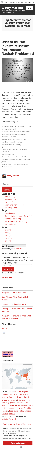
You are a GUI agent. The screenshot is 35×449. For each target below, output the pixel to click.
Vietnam (5, 413)
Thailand (5, 411)
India (28, 400)
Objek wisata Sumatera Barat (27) (18, 216)
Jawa (8, 134)
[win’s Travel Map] (17, 376)
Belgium (25, 391)
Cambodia (20, 402)
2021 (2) (8, 235)
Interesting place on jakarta (11, 132)
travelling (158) (11, 207)
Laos (26, 402)
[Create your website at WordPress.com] (17, 2)
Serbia (4, 408)
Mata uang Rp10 (8, 154)
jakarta (4, 134)
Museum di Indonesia (18, 134)
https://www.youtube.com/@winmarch (17, 424)
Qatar (30, 405)
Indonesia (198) (11, 199)
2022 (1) (8, 233)
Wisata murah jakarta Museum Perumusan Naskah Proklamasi (18, 48)
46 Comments (8, 167)
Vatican (28, 411)
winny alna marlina (15, 142)
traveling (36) (10, 213)
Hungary (13, 400)
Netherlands (23, 405)
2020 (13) (8, 238)
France (19, 397)
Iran (3, 402)
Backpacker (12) (11, 224)
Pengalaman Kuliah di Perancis (14, 304)
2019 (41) (8, 241)
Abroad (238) (10, 196)
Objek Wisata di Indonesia (11, 139)
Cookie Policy (26, 438)
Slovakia (27, 408)
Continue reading (9, 121)
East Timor (13, 411)
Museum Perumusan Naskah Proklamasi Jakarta (16, 160)
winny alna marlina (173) (14, 205)
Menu (30, 8)
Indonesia (21, 400)
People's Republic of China (12, 394)
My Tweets (6, 328)
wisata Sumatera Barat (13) (16, 221)
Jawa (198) (9, 202)
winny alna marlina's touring (11, 144)
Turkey (21, 411)
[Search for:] (17, 184)
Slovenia (20, 408)
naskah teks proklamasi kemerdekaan (15, 164)
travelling (5, 142)
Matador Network (9, 419)
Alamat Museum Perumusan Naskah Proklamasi (14, 150)
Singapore (11, 408)
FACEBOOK (7, 277)
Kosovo (12, 413)
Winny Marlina (12, 8)
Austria (18, 391)
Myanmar (5, 405)
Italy (7, 402)
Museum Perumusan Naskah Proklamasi (16, 157)
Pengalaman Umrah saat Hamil (14, 292)
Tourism (23, 139)
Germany (12, 397)
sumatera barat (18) (13, 219)
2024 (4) (8, 230)
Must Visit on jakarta (9, 137)
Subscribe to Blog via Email (15, 253)
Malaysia (13, 405)
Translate (19, 248)
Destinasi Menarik (10, 129)
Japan (12, 402)
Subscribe (8, 269)
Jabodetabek (26, 132)
